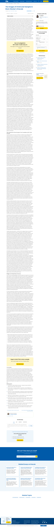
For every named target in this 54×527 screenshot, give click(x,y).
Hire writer (42, 28)
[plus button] (47, 42)
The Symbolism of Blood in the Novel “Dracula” (13, 410)
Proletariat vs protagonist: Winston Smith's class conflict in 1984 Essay (41, 68)
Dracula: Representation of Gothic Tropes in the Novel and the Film (27, 410)
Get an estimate (42, 50)
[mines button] (37, 42)
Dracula (18, 3)
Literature (15, 3)
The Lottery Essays (39, 497)
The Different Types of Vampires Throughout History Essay (41, 58)
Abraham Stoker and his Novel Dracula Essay (42, 61)
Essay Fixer (25, 523)
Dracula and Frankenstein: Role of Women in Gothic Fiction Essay (26, 468)
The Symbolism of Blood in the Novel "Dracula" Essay (40, 479)
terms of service (38, 47)
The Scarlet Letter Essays (15, 497)
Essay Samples (11, 3)
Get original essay (20, 50)
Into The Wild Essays (28, 497)
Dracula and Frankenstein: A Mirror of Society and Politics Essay (11, 479)
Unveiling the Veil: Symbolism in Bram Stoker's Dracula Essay (40, 468)
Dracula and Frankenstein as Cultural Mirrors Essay (11, 468)
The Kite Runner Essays (21, 497)
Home (7, 3)
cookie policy (36, 525)
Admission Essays (29, 1)
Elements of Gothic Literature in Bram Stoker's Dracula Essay (26, 479)
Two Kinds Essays (34, 497)
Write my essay (20, 440)
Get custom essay (20, 364)
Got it (43, 525)
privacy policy (42, 47)
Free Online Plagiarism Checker (35, 522)
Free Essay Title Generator (34, 523)
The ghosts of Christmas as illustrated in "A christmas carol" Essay (42, 65)
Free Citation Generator (27, 522)
